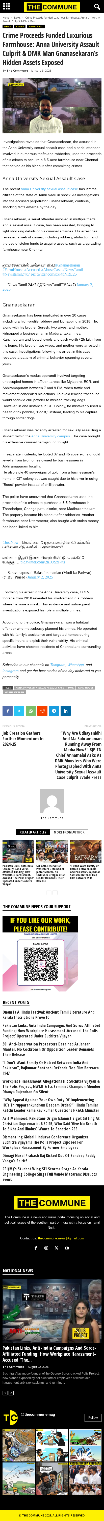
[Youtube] (67, 1248)
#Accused (32, 270)
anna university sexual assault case (40, 687)
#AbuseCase (51, 270)
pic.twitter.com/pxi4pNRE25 (54, 274)
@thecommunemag (38, 1414)
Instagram (11, 671)
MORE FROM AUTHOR (69, 832)
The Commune (17, 70)
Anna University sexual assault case (49, 189)
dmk (71, 687)
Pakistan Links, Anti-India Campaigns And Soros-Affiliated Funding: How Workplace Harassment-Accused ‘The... (49, 1354)
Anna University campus (50, 436)
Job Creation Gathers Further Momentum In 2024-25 (23, 738)
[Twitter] (19, 711)
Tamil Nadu (36, 26)
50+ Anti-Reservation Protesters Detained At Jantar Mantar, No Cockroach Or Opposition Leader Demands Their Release (50, 873)
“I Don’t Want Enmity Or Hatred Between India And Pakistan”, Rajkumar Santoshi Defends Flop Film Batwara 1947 (85, 872)
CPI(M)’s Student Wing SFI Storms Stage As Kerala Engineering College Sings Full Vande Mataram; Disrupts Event (50, 1174)
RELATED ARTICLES (33, 832)
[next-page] (55, 892)
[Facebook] (8, 711)
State (20, 26)
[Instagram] (47, 1248)
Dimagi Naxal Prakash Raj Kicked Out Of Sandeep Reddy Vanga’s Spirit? (49, 1158)
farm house (85, 687)
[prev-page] (48, 892)
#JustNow (11, 542)
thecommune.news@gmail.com (61, 1238)
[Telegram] (54, 711)
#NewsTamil (72, 270)
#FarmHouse (13, 270)
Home (6, 17)
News (17, 17)
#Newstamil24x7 (16, 274)
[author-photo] (52, 801)
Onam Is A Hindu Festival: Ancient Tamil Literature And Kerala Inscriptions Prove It (48, 1015)
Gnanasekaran (14, 692)
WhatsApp (75, 665)
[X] (58, 1248)
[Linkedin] (66, 711)
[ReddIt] (42, 711)
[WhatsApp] (31, 711)
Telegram (57, 665)
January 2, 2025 (40, 577)
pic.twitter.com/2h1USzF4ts (42, 562)
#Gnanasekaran (67, 265)
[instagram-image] (19, 1445)
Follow (93, 1418)
